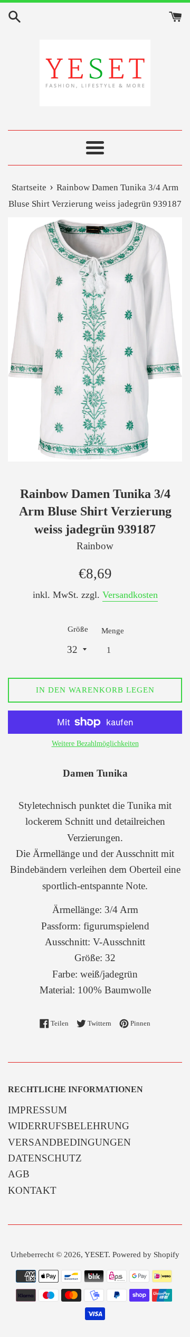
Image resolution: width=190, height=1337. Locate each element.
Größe (78, 628)
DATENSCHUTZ (45, 1158)
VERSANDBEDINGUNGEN (69, 1142)
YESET (96, 1254)
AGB (19, 1173)
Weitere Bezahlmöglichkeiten (95, 744)
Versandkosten (130, 594)
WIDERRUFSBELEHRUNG (68, 1125)
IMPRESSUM (37, 1109)
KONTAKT (32, 1190)
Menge (112, 630)
